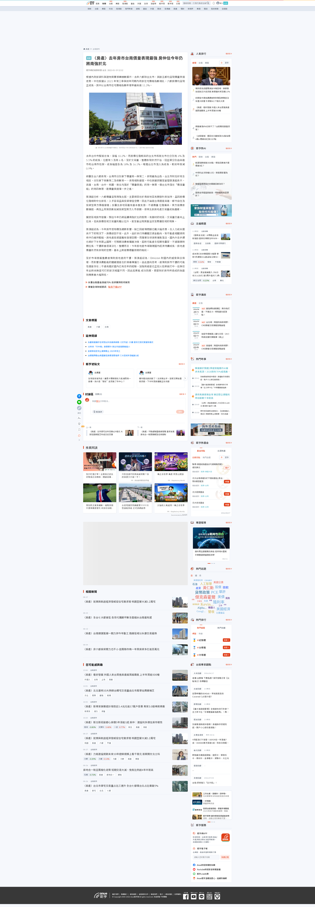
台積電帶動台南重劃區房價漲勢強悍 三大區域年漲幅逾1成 (113, 355)
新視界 (190, 8)
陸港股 (125, 3)
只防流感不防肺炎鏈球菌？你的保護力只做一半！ (135, 475)
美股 (117, 3)
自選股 (224, 8)
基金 (132, 3)
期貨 (159, 8)
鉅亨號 (170, 3)
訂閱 (178, 3)
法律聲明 (177, 894)
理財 (182, 8)
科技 (111, 8)
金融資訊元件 (143, 894)
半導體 (202, 654)
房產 (175, 8)
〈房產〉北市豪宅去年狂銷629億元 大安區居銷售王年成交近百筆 (106, 433)
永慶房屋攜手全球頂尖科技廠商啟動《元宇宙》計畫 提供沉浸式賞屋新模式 (120, 342)
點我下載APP (115, 286)
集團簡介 (124, 894)
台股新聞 (204, 231)
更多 (227, 63)
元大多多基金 (198, 502)
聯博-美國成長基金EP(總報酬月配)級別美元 (207, 466)
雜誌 (206, 8)
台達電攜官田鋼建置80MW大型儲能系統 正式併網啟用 (135, 506)
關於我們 (115, 894)
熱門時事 (129, 8)
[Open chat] (79, 435)
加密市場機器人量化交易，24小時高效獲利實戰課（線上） (215, 335)
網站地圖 (168, 894)
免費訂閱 (225, 857)
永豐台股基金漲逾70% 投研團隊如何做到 (109, 282)
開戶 (227, 467)
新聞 (104, 3)
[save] (79, 429)
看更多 (181, 364)
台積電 (202, 647)
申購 (227, 481)
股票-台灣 (205, 485)
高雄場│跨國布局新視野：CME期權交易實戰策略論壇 (215, 347)
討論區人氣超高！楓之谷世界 (171, 505)
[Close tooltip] (100, 435)
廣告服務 (133, 894)
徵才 (161, 894)
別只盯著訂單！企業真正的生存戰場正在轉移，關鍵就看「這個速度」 (99, 475)
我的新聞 (214, 8)
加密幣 (153, 3)
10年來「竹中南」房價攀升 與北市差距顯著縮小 (109, 346)
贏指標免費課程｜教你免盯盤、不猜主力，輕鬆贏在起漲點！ (215, 311)
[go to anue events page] (213, 3)
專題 (198, 8)
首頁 (97, 3)
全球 (146, 3)
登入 (221, 3)
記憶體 (202, 640)
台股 (111, 3)
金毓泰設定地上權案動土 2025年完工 (104, 350)
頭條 (89, 8)
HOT (203, 309)
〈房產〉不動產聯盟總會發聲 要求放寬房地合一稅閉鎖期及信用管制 (157, 433)
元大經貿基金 (198, 491)
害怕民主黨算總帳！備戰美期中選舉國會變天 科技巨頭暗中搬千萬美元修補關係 (99, 507)
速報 (138, 8)
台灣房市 (96, 49)
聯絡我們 (154, 894)
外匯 (139, 3)
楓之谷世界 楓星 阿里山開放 (171, 474)
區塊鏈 (167, 8)
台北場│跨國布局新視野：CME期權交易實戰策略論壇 (215, 324)
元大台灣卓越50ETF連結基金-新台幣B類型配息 (207, 480)
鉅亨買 (162, 3)
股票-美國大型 (206, 471)
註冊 (225, 3)
